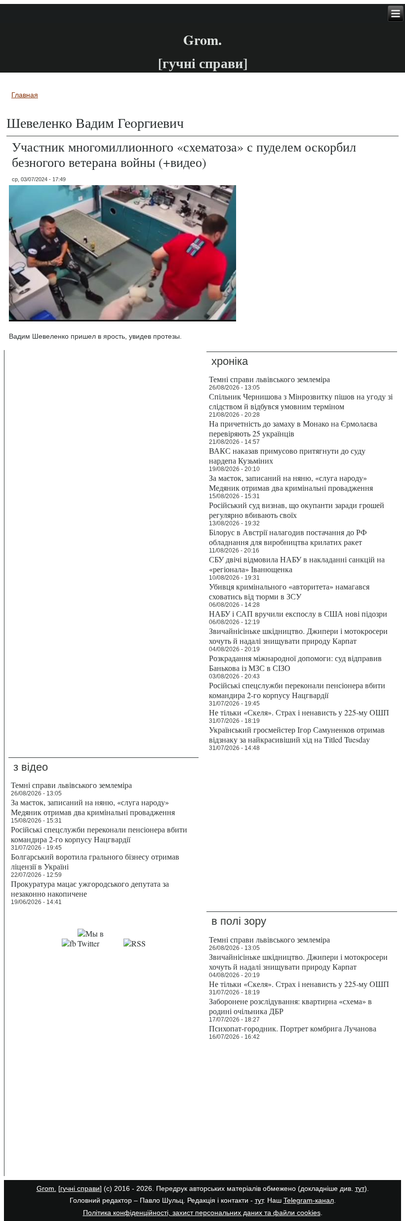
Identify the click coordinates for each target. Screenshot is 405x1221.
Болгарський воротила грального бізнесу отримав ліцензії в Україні (95, 861)
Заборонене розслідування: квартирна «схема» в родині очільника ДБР (290, 1006)
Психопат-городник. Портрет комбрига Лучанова (292, 1028)
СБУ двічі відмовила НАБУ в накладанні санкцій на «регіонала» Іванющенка (297, 564)
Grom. (202, 40)
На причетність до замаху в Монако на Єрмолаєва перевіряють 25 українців (293, 428)
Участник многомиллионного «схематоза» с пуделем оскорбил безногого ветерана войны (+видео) (184, 154)
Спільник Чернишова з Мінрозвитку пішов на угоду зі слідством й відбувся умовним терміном (301, 401)
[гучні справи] (80, 1188)
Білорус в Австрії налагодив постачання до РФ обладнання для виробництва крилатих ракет (288, 537)
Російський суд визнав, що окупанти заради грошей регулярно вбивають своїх (296, 510)
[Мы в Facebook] (69, 943)
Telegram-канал (309, 1200)
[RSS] (134, 943)
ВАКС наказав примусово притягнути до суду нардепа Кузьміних (287, 455)
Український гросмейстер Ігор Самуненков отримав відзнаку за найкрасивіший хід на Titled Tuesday (297, 734)
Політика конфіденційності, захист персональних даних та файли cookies (202, 1213)
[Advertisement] (103, 1110)
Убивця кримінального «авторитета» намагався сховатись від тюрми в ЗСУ (289, 591)
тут (359, 1188)
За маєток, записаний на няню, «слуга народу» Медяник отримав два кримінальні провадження (291, 483)
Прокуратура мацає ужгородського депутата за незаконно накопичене (90, 888)
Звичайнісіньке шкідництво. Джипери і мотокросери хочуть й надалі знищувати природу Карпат (298, 636)
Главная (24, 95)
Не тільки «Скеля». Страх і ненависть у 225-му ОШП (299, 712)
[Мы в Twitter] (100, 943)
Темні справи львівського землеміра (269, 379)
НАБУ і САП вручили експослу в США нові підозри (298, 613)
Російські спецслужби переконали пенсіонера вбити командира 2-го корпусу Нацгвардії (297, 690)
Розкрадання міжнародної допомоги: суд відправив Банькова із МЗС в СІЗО (295, 663)
